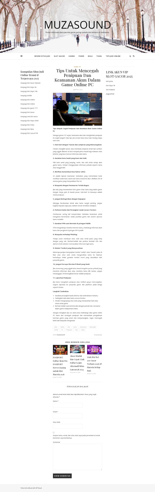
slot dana (30, 129)
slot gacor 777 (32, 108)
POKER (81, 56)
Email (55, 412)
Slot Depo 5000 (32, 120)
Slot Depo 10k (32, 91)
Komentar (56, 442)
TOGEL (99, 56)
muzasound (61, 335)
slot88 (29, 95)
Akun (55, 327)
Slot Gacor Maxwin (33, 83)
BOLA (90, 56)
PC (62, 330)
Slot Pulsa (30, 125)
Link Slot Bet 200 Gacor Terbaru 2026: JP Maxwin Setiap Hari (94, 364)
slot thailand (110, 90)
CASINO (72, 56)
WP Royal (39, 488)
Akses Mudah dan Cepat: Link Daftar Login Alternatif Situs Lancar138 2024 (77, 363)
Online (56, 330)
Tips (76, 330)
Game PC (77, 67)
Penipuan (69, 330)
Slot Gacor (31, 112)
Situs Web (56, 422)
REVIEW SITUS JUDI (42, 56)
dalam (62, 327)
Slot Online (31, 100)
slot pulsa (109, 81)
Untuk (82, 330)
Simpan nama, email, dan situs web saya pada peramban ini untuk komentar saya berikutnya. (76, 436)
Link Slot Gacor (32, 116)
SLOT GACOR (59, 56)
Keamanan (83, 327)
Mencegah (93, 327)
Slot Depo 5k (31, 87)
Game (75, 327)
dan (69, 327)
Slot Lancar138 (32, 133)
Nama (55, 401)
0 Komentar (98, 335)
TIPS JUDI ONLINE (113, 56)
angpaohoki (110, 94)
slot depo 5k (110, 85)
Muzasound (77, 24)
